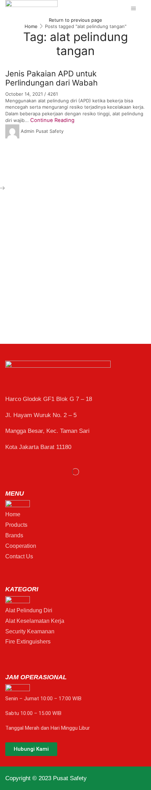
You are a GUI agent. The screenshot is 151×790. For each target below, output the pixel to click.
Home (31, 26)
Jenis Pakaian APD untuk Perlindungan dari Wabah (51, 78)
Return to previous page (75, 20)
